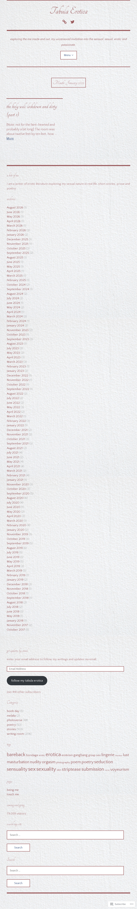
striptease (71, 769)
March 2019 (14, 570)
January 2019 (15, 579)
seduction (103, 761)
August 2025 (15, 257)
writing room (15, 733)
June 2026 (13, 212)
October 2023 (16, 334)
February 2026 (16, 230)
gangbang (80, 755)
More (10, 138)
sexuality (46, 769)
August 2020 (15, 498)
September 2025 (18, 253)
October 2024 (16, 284)
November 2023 (18, 330)
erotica (53, 755)
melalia (11, 715)
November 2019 (17, 534)
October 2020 (16, 489)
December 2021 (17, 430)
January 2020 (15, 529)
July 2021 (12, 452)
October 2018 (16, 593)
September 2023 (18, 339)
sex (32, 769)
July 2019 (12, 552)
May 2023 (13, 352)
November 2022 (18, 380)
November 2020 (18, 484)
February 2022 (16, 421)
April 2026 (14, 221)
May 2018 (13, 616)
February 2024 (16, 321)
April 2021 (13, 466)
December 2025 (17, 239)
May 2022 (13, 407)
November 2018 (17, 588)
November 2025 (18, 243)
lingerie (107, 755)
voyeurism (119, 769)
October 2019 (16, 539)
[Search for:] (65, 835)
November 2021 (17, 434)
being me (13, 790)
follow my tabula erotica (27, 680)
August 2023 (15, 343)
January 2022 (15, 425)
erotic (42, 755)
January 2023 (15, 371)
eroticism (67, 755)
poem (76, 762)
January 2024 (15, 325)
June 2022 (13, 402)
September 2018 (18, 597)
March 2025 (15, 275)
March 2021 (14, 470)
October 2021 (16, 439)
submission (93, 769)
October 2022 (16, 384)
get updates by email (17, 650)
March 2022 (15, 416)
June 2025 (13, 262)
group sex (94, 755)
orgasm (48, 762)
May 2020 (13, 511)
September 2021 (18, 443)
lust (126, 755)
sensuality (17, 769)
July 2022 (13, 398)
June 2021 (13, 457)
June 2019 (13, 557)
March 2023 (15, 361)
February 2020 (16, 525)
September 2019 (18, 543)
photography (63, 762)
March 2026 (15, 225)
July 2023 (13, 348)
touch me (13, 794)
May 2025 (13, 266)
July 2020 (13, 502)
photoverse (14, 720)
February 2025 (16, 280)
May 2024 (13, 307)
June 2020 (13, 507)
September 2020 (18, 493)
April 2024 (14, 312)
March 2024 (15, 316)
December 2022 (17, 375)
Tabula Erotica (69, 11)
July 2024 (13, 298)
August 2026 (15, 207)
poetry (11, 724)
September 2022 (18, 389)
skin (59, 770)
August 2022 (15, 393)
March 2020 (15, 520)
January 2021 (15, 479)
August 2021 (15, 448)
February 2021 (16, 475)
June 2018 (13, 611)
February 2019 (16, 575)
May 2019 (13, 561)
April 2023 (14, 357)
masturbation (18, 762)
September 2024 (18, 289)
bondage (32, 755)
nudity (35, 762)
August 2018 (15, 602)
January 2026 (15, 234)
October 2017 (16, 629)
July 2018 (12, 607)
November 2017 (17, 625)
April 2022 (14, 411)
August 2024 (15, 293)
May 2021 (13, 461)
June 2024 (13, 303)
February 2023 (16, 366)
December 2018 (17, 584)
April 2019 (13, 566)
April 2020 (14, 516)
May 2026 (13, 216)
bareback (16, 754)
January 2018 (15, 620)
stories (11, 729)
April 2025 (14, 271)
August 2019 (15, 548)
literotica (118, 756)
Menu (67, 55)
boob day (13, 711)
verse (107, 770)
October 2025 (16, 248)
